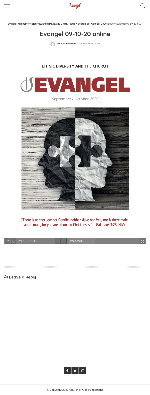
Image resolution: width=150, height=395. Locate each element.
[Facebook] (67, 370)
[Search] (142, 6)
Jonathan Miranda (66, 44)
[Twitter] (75, 370)
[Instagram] (82, 370)
